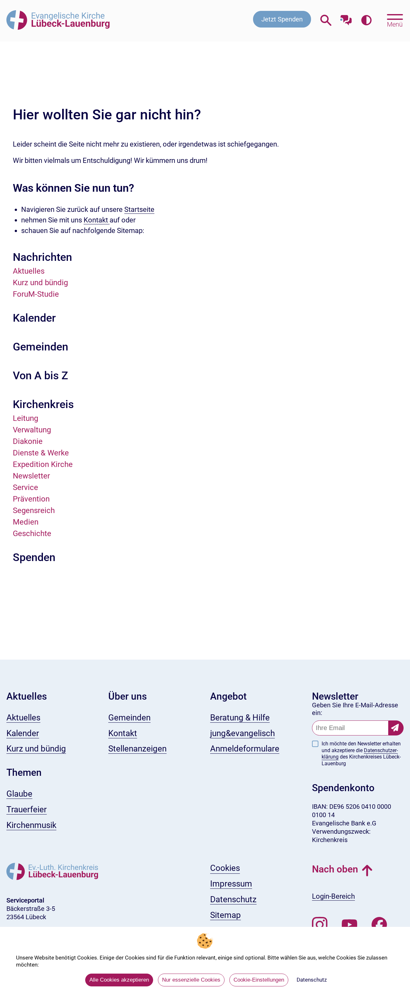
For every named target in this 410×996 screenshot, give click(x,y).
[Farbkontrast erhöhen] (366, 21)
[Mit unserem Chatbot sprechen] (346, 18)
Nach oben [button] (335, 869)
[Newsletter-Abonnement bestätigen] (396, 727)
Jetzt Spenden (282, 19)
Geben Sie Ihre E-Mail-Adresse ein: (355, 709)
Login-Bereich (333, 896)
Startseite (139, 209)
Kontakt (97, 220)
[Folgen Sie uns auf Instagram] (319, 925)
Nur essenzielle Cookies (191, 980)
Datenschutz (312, 979)
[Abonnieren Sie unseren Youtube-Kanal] (349, 925)
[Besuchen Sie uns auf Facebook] (379, 925)
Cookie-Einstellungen (259, 980)
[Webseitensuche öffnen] (326, 21)
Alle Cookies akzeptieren (119, 980)
